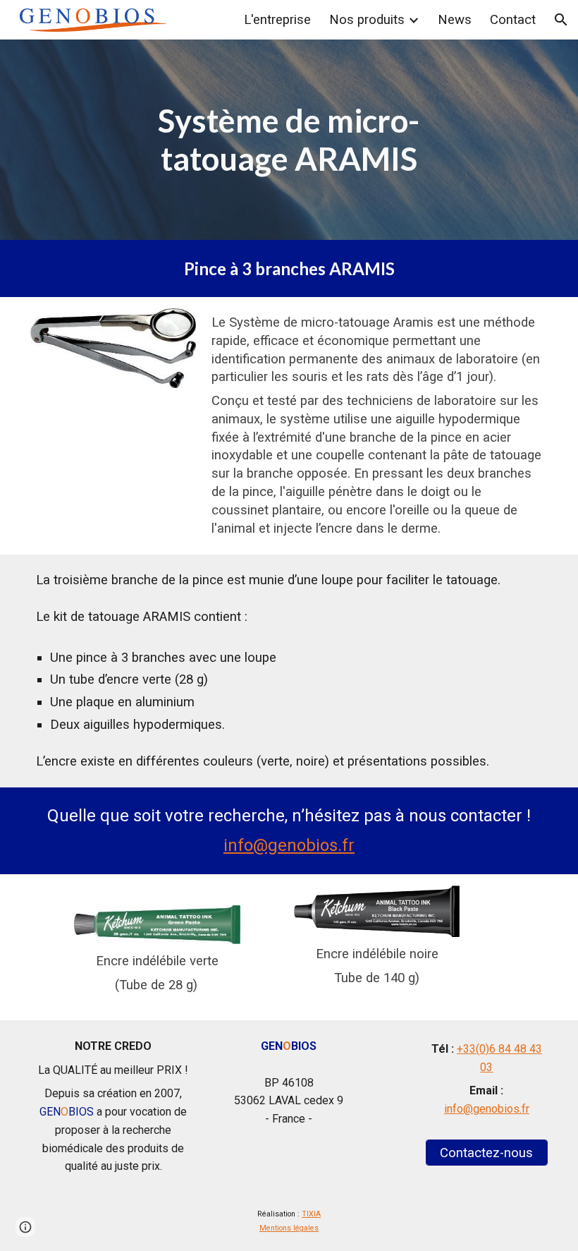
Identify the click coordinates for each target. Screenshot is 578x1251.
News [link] (455, 20)
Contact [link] (513, 20)
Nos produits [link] (367, 20)
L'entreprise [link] (277, 20)
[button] (561, 20)
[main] (289, 140)
